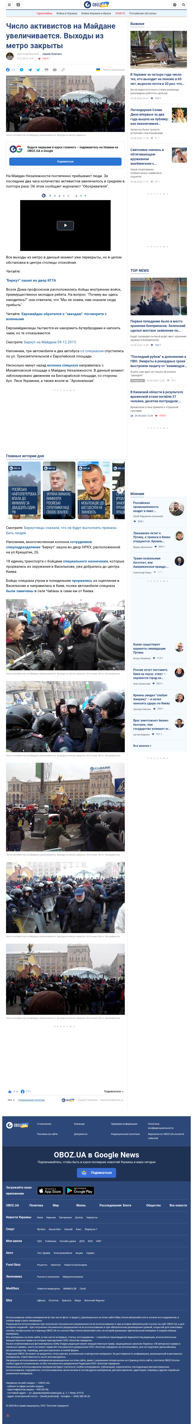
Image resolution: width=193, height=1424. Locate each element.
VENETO (120, 13)
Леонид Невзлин (142, 709)
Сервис (90, 1253)
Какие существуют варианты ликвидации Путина (149, 648)
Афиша (41, 1300)
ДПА (81, 1241)
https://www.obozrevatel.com (130, 1317)
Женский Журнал (94, 1300)
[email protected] (49, 1396)
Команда (79, 1123)
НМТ (98, 1241)
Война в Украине (67, 13)
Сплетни (54, 1300)
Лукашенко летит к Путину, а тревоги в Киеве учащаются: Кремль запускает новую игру (151, 537)
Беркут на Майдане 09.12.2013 (50, 342)
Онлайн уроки (68, 1241)
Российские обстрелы (142, 13)
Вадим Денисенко (142, 547)
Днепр (79, 1217)
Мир (56, 1205)
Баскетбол (55, 1229)
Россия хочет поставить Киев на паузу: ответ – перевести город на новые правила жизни (150, 674)
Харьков (51, 1217)
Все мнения (141, 745)
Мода (78, 1300)
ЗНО (90, 1241)
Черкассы (92, 1217)
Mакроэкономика (73, 1276)
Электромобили (63, 1253)
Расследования (111, 1205)
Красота (66, 1300)
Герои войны (44, 13)
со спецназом (92, 351)
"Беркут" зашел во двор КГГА (31, 280)
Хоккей (68, 1229)
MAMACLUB (69, 1288)
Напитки (56, 1264)
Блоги (127, 1205)
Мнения (137, 493)
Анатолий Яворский (28, 54)
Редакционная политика (31, 1100)
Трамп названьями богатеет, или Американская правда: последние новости (149, 563)
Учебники (50, 1241)
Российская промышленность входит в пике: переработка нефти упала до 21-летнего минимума (147, 507)
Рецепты (42, 1264)
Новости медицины (48, 1288)
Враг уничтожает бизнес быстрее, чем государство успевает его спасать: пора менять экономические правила (151, 725)
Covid (83, 1288)
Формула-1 (91, 1229)
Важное (137, 23)
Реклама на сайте (47, 1134)
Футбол (41, 1229)
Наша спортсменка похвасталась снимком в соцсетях (146, 173)
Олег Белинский (141, 684)
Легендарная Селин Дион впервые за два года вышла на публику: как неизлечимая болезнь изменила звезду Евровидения (149, 117)
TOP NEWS (139, 270)
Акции (79, 1253)
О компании (44, 1123)
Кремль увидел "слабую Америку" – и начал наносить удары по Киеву (151, 699)
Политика (36, 1205)
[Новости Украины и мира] (68, 1101)
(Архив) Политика (52, 54)
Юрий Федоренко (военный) (148, 516)
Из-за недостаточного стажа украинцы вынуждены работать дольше (154, 91)
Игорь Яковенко (142, 658)
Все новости (178, 1205)
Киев (40, 1217)
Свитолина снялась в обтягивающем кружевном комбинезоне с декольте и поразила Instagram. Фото (147, 157)
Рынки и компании (48, 1276)
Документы (80, 1134)
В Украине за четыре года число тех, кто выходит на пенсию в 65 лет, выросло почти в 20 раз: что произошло (156, 79)
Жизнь (81, 1205)
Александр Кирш (142, 572)
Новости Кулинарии (75, 1264)
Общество (153, 1205)
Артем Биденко (141, 734)
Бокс (78, 1229)
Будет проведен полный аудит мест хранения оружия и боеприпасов (158, 338)
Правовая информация (124, 1123)
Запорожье (65, 1217)
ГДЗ (39, 1241)
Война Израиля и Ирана (96, 13)
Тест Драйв (43, 1253)
